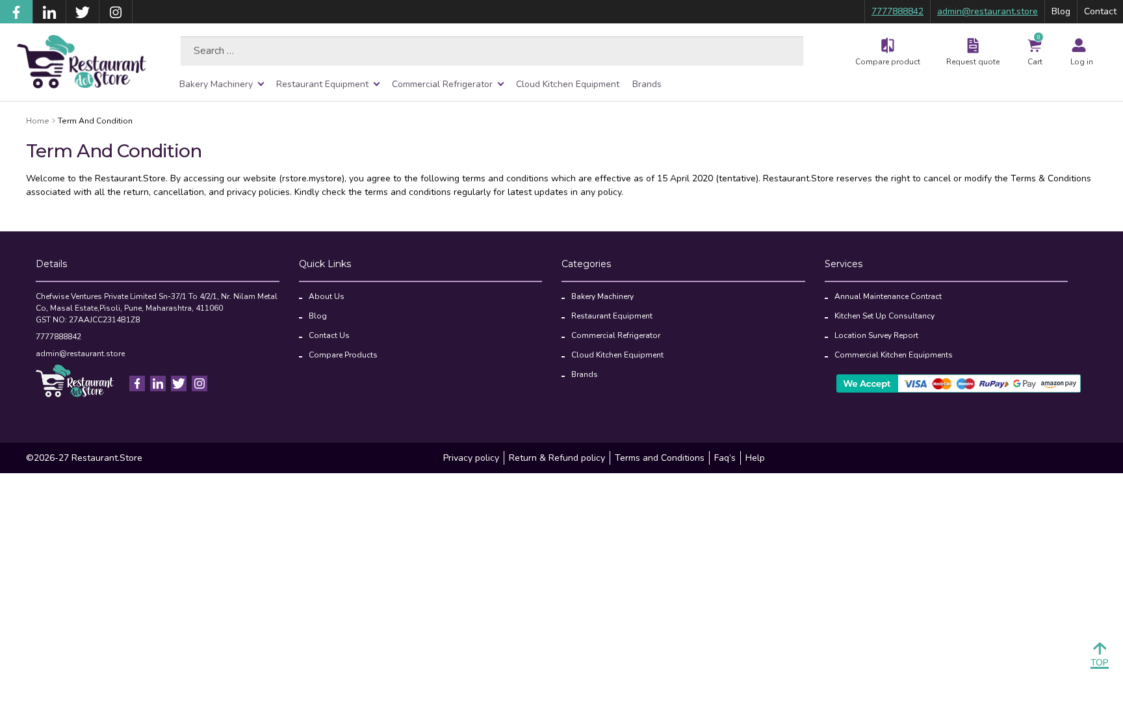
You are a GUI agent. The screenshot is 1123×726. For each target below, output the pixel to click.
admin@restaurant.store (987, 11)
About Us (326, 296)
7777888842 (897, 11)
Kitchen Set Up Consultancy (884, 316)
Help (755, 458)
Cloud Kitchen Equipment (567, 84)
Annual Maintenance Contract (888, 296)
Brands (647, 84)
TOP (1100, 662)
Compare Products (343, 355)
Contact (1100, 11)
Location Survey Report (876, 335)
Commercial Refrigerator (442, 84)
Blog (1061, 11)
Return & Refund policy (557, 458)
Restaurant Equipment (322, 84)
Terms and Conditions (659, 458)
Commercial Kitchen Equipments (893, 355)
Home (37, 121)
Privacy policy (471, 458)
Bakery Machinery (216, 84)
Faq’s (725, 458)
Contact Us (329, 335)
